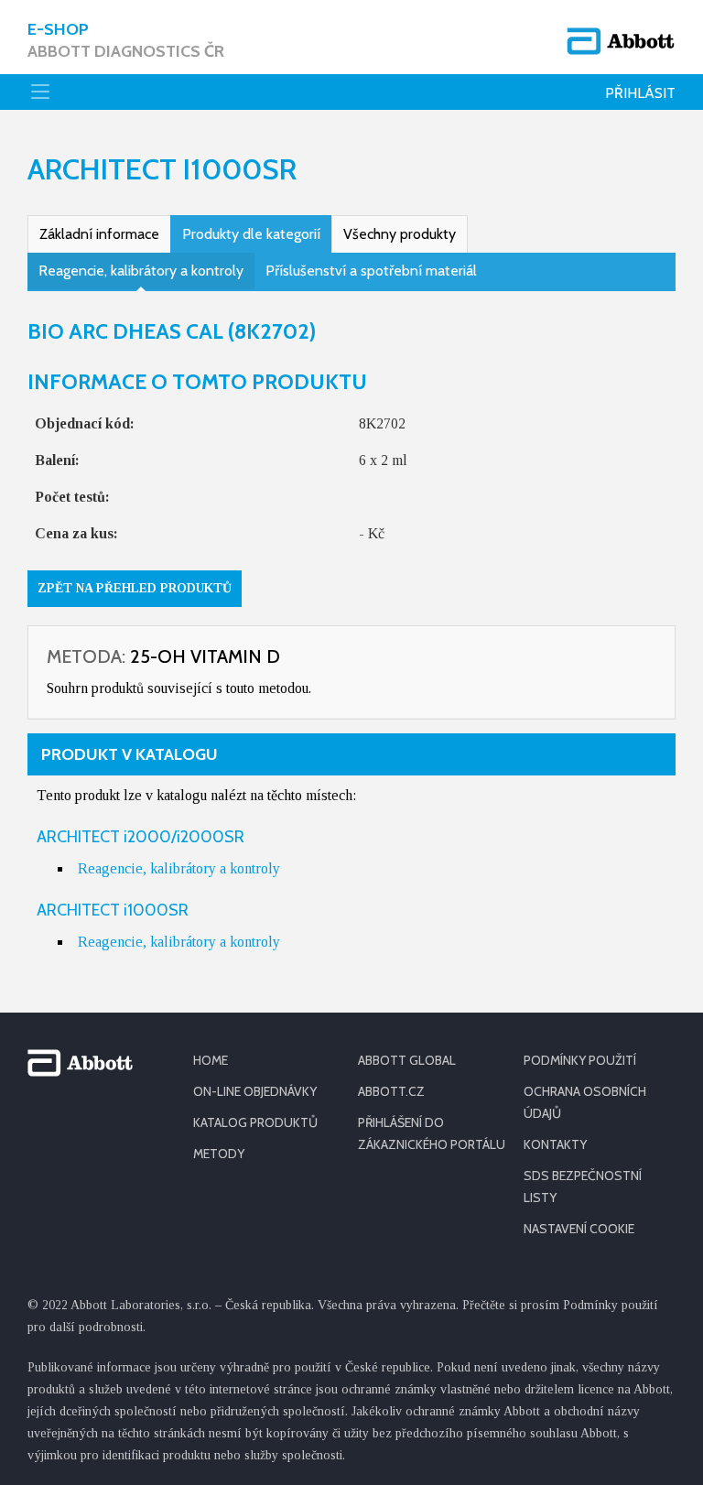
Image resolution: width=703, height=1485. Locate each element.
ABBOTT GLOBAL (407, 1060)
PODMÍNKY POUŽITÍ (580, 1060)
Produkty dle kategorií (251, 234)
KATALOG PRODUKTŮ (255, 1122)
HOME (210, 1060)
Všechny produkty (399, 234)
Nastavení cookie (579, 1228)
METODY (218, 1153)
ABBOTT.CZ (391, 1091)
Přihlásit (640, 93)
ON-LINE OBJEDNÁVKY (255, 1091)
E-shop (125, 40)
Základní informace (99, 234)
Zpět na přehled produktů (135, 588)
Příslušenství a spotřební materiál (371, 270)
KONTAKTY (555, 1144)
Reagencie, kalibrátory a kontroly (140, 270)
